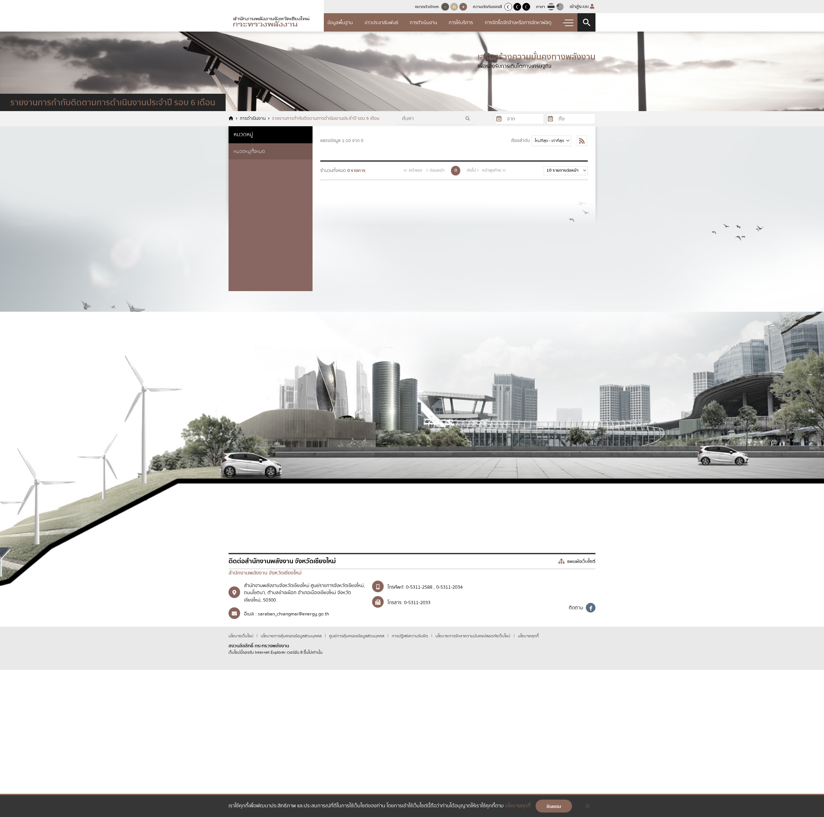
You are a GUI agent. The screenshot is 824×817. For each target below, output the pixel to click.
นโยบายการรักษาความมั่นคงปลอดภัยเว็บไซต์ (472, 636)
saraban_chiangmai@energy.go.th (293, 614)
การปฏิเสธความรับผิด (410, 636)
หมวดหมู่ (243, 134)
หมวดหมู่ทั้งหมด (249, 151)
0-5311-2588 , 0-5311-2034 (434, 587)
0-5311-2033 (417, 602)
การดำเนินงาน (423, 22)
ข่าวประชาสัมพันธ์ (381, 22)
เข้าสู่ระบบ (580, 6)
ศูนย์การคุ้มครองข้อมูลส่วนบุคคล (357, 636)
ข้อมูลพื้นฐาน (340, 22)
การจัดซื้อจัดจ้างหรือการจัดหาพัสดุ (518, 22)
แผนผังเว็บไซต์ (580, 561)
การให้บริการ (461, 22)
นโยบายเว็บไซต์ (241, 636)
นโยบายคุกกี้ (528, 636)
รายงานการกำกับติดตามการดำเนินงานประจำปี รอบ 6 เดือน (325, 118)
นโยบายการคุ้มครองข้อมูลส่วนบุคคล (292, 636)
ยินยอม (554, 806)
